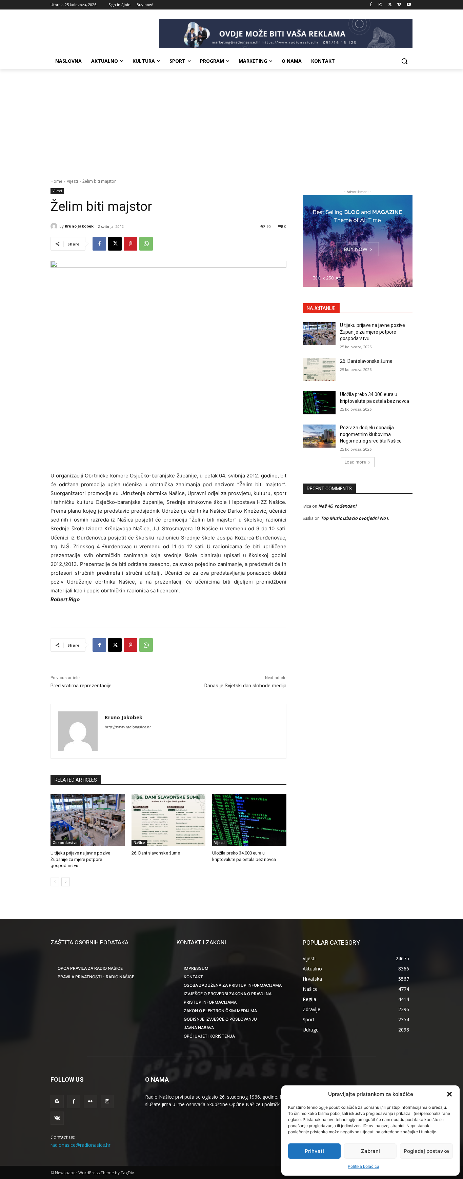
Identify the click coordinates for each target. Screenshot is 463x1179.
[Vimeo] (399, 5)
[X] (390, 5)
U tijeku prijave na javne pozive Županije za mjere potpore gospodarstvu (80, 859)
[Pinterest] (130, 244)
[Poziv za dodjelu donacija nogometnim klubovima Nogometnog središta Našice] (319, 436)
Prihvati (314, 1151)
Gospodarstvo (65, 842)
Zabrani (370, 1151)
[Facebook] (371, 5)
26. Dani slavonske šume (156, 853)
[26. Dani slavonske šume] (169, 820)
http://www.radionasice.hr (128, 727)
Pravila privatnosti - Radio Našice (96, 976)
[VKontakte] (57, 1118)
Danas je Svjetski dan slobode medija (245, 686)
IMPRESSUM (196, 968)
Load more (355, 462)
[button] (449, 1094)
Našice (139, 842)
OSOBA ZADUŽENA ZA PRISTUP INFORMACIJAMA (233, 985)
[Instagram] (380, 5)
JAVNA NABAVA (199, 1027)
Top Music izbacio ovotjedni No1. (355, 518)
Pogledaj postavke (426, 1151)
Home (56, 181)
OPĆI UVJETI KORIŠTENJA (209, 1036)
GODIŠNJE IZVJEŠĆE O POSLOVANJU (220, 1019)
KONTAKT (193, 976)
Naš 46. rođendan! (337, 506)
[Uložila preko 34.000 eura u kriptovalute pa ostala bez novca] (249, 820)
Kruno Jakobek (79, 226)
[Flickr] (90, 1101)
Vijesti (72, 181)
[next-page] (65, 882)
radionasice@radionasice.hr (80, 1145)
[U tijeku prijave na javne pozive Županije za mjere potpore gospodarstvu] (88, 820)
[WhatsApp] (146, 244)
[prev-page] (55, 882)
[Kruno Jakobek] (55, 226)
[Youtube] (408, 5)
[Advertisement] (231, 120)
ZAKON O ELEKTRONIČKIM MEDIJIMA (220, 1010)
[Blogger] (57, 1101)
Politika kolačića (363, 1166)
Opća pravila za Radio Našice (90, 968)
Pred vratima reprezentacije (81, 686)
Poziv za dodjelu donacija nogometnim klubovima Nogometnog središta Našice (371, 434)
